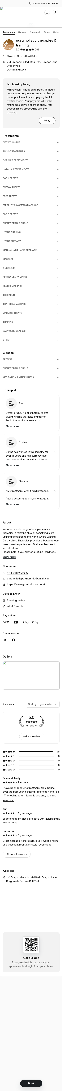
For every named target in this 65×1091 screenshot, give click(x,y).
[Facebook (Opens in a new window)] (13, 639)
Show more (8, 800)
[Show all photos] (31, 17)
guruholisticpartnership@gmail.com (28, 578)
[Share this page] (47, 12)
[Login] (55, 12)
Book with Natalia (31, 491)
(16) (37, 49)
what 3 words (15, 606)
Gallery (56, 32)
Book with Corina (31, 452)
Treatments (9, 32)
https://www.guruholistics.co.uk (26, 584)
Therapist (35, 32)
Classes (22, 32)
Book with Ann (31, 413)
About (47, 32)
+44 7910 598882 (50, 3)
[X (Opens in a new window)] (5, 639)
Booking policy (16, 600)
